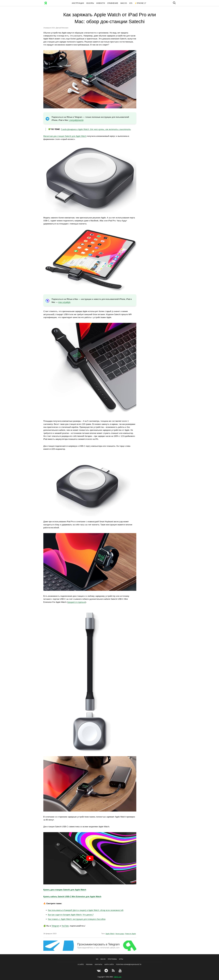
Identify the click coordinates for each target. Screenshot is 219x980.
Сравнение (112, 3)
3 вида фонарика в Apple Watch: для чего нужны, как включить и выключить (96, 129)
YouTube (65, 926)
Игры (121, 959)
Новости (100, 3)
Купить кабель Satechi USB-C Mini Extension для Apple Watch (72, 896)
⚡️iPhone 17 (140, 3)
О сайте (81, 964)
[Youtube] (120, 970)
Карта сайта (109, 964)
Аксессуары (119, 933)
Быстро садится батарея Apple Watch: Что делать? (71, 915)
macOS (123, 3)
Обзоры (90, 3)
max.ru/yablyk (64, 302)
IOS (130, 3)
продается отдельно (76, 602)
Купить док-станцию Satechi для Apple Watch (64, 890)
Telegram (55, 926)
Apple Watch (110, 933)
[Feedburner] (113, 970)
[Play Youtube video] (89, 858)
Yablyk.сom (117, 977)
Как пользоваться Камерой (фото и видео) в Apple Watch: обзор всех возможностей (85, 910)
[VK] (99, 970)
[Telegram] (106, 970)
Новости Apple (130, 933)
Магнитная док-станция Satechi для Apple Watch (64, 136)
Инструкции (78, 3)
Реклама (89, 964)
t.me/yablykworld (76, 120)
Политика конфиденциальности (128, 964)
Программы (112, 959)
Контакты (98, 964)
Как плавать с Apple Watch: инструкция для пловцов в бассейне (76, 919)
